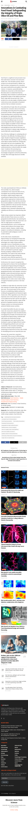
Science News (7, 5)
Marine (16, 747)
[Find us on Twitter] (4, 718)
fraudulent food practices (7, 423)
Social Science (18, 761)
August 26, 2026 (4, 494)
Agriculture (3, 745)
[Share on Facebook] (8, 39)
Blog (2, 757)
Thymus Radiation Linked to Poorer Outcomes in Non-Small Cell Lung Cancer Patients (12, 546)
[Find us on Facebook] (1, 718)
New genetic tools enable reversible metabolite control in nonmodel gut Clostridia (11, 574)
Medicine (13, 5)
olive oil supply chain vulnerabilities (10, 429)
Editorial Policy (18, 745)
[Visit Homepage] (14, 1)
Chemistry (3, 763)
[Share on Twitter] (16, 39)
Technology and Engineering (18, 765)
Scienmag (6, 793)
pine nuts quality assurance (8, 431)
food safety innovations (18, 421)
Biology (3, 753)
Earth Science (4, 766)
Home (2, 5)
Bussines (3, 759)
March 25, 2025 (4, 18)
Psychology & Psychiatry (20, 757)
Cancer (2, 761)
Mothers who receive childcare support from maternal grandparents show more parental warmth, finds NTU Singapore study (10, 659)
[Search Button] (26, 1)
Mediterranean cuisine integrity (9, 427)
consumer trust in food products (9, 419)
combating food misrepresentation (12, 417)
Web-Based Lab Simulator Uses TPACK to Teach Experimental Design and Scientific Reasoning (12, 628)
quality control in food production (9, 433)
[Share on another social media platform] (23, 39)
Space (16, 763)
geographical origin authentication (10, 425)
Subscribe (5, 782)
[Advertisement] (14, 43)
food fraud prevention (7, 421)
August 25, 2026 (4, 550)
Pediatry (17, 753)
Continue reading (14, 809)
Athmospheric (4, 751)
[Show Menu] (1, 1)
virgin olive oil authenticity (8, 437)
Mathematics (18, 749)
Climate (3, 764)
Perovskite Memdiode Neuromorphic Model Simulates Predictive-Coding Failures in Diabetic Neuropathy (13, 518)
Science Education (19, 759)
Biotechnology (4, 755)
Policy (16, 755)
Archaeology (4, 749)
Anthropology (4, 747)
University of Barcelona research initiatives (12, 435)
